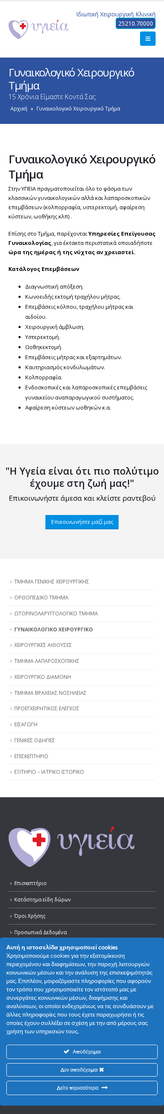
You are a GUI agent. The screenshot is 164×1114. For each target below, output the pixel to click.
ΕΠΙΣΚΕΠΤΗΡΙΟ (31, 756)
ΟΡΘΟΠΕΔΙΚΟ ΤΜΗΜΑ (41, 597)
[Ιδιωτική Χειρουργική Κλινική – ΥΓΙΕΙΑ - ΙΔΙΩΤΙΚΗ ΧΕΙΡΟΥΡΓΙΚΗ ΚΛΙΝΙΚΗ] (38, 29)
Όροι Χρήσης (29, 915)
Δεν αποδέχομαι (80, 1070)
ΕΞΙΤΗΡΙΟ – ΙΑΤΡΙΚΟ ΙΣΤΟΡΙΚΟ (49, 771)
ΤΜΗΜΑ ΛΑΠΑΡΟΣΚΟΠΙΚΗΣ (46, 661)
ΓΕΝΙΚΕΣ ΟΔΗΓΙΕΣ (34, 740)
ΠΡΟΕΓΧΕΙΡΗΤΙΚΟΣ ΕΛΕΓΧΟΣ (46, 708)
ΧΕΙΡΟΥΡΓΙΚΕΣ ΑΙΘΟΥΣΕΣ (43, 645)
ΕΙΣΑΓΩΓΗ (25, 724)
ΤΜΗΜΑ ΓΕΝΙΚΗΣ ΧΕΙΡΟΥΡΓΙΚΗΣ (51, 581)
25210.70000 (135, 23)
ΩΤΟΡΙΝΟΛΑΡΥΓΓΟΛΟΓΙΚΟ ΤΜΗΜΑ (56, 613)
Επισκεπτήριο (30, 883)
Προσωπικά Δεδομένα (40, 932)
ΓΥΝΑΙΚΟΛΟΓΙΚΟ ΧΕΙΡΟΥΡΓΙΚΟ (53, 629)
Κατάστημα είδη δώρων (42, 899)
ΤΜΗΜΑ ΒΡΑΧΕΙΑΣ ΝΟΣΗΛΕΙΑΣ (50, 692)
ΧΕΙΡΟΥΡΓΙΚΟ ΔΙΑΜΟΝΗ (42, 676)
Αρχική (19, 108)
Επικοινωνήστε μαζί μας (82, 521)
